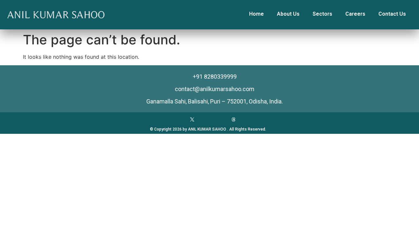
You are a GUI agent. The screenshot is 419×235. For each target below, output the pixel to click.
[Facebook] (178, 119)
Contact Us (392, 14)
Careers (355, 14)
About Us (288, 14)
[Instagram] (219, 119)
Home (256, 14)
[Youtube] (205, 119)
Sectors (322, 14)
